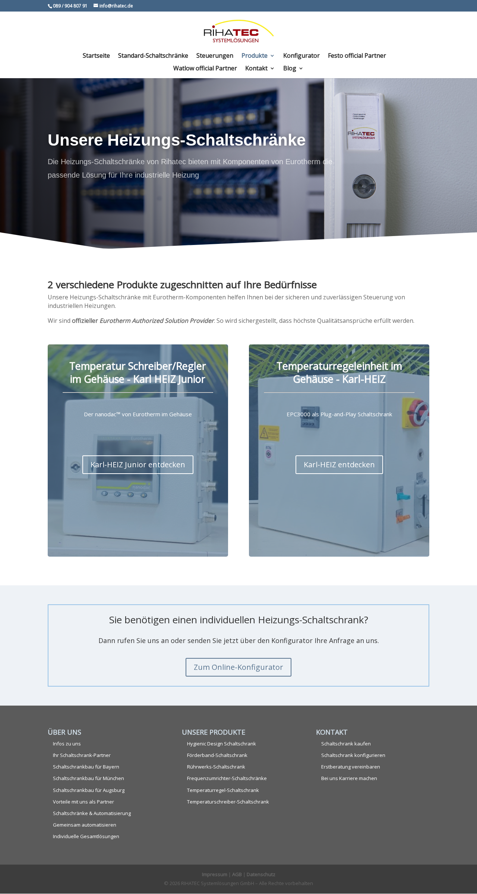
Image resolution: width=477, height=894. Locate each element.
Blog (289, 69)
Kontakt (256, 69)
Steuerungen (214, 56)
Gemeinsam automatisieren (84, 824)
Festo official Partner (357, 56)
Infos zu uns (67, 743)
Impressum (214, 874)
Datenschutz (261, 874)
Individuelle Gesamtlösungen (86, 836)
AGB (237, 874)
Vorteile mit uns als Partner (83, 801)
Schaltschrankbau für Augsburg (88, 790)
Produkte (254, 56)
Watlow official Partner (205, 69)
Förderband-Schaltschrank (217, 755)
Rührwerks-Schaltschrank (216, 766)
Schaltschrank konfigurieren (353, 755)
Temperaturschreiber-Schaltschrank (228, 801)
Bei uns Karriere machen (349, 778)
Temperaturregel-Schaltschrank (223, 790)
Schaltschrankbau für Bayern (86, 766)
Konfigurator (301, 56)
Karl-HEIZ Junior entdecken (138, 464)
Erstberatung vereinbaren (350, 766)
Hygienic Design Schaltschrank (221, 743)
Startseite (96, 56)
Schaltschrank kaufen (346, 743)
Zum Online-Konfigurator (238, 667)
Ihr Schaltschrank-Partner (82, 755)
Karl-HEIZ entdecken (339, 464)
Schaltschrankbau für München (88, 778)
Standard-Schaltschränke (153, 56)
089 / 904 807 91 (70, 6)
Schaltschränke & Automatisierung (92, 813)
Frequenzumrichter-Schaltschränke (227, 778)
